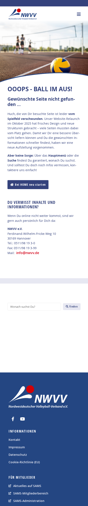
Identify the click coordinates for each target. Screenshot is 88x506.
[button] (79, 14)
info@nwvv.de (27, 252)
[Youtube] (22, 419)
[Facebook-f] (13, 419)
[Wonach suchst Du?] (34, 306)
